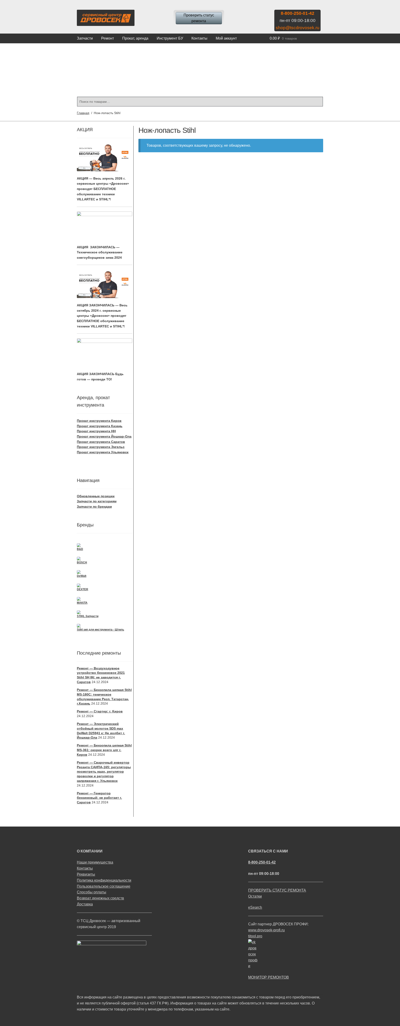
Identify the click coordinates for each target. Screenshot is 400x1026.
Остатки (255, 896)
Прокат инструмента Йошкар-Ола (104, 436)
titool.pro (255, 936)
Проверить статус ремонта (199, 18)
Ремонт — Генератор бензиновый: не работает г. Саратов (99, 797)
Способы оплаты (91, 892)
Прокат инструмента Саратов (101, 442)
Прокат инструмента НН (96, 431)
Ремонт (107, 38)
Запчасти (85, 38)
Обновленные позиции (96, 496)
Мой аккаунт (226, 38)
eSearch (255, 907)
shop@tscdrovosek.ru (297, 27)
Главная (83, 113)
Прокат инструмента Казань (99, 426)
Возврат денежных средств (100, 898)
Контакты (199, 38)
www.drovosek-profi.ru (266, 930)
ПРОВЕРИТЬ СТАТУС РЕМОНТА (277, 890)
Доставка (85, 904)
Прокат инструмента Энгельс (101, 447)
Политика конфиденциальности (104, 880)
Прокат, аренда (135, 38)
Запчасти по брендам (94, 506)
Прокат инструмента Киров (99, 421)
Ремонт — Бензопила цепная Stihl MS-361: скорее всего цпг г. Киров (104, 749)
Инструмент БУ (170, 38)
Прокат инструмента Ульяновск (102, 452)
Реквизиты (86, 874)
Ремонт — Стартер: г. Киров (100, 711)
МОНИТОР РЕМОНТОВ (268, 977)
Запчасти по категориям (96, 501)
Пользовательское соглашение (103, 886)
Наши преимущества (95, 862)
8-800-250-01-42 (297, 13)
